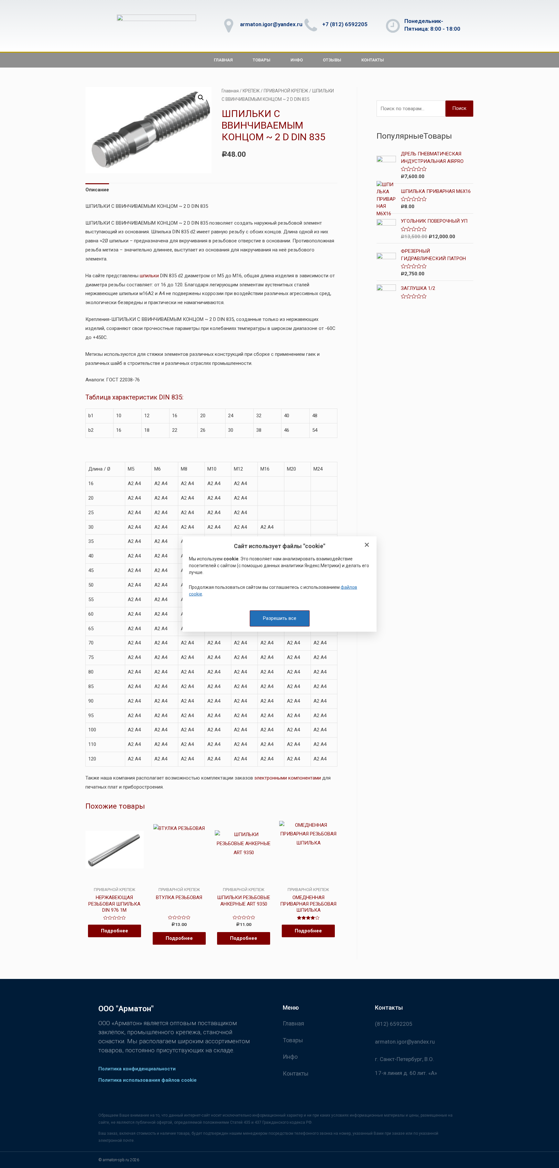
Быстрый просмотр (114, 882)
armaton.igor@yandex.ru (271, 24)
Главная (223, 60)
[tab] (97, 190)
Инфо (296, 60)
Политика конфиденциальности (137, 1069)
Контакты (372, 60)
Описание (97, 190)
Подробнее (114, 931)
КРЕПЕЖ (251, 90)
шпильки (149, 276)
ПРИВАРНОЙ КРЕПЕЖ (286, 90)
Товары (261, 60)
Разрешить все (279, 618)
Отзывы (332, 60)
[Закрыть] (367, 545)
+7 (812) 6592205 (344, 24)
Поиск (459, 108)
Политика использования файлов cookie (147, 1080)
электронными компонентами (287, 778)
